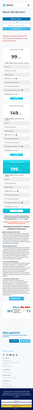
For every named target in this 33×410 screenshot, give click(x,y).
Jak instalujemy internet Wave (9, 387)
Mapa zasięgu (17, 19)
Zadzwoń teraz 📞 (16, 298)
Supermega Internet (7, 360)
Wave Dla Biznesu (7, 372)
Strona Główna (8, 351)
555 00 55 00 (14, 341)
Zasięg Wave (5, 383)
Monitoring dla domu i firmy (9, 377)
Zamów (16, 98)
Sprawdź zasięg (17, 28)
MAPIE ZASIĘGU (21, 219)
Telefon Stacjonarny (7, 366)
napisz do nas (25, 341)
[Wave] (8, 5)
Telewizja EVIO (6, 364)
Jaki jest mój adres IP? (8, 385)
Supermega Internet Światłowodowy (11, 362)
